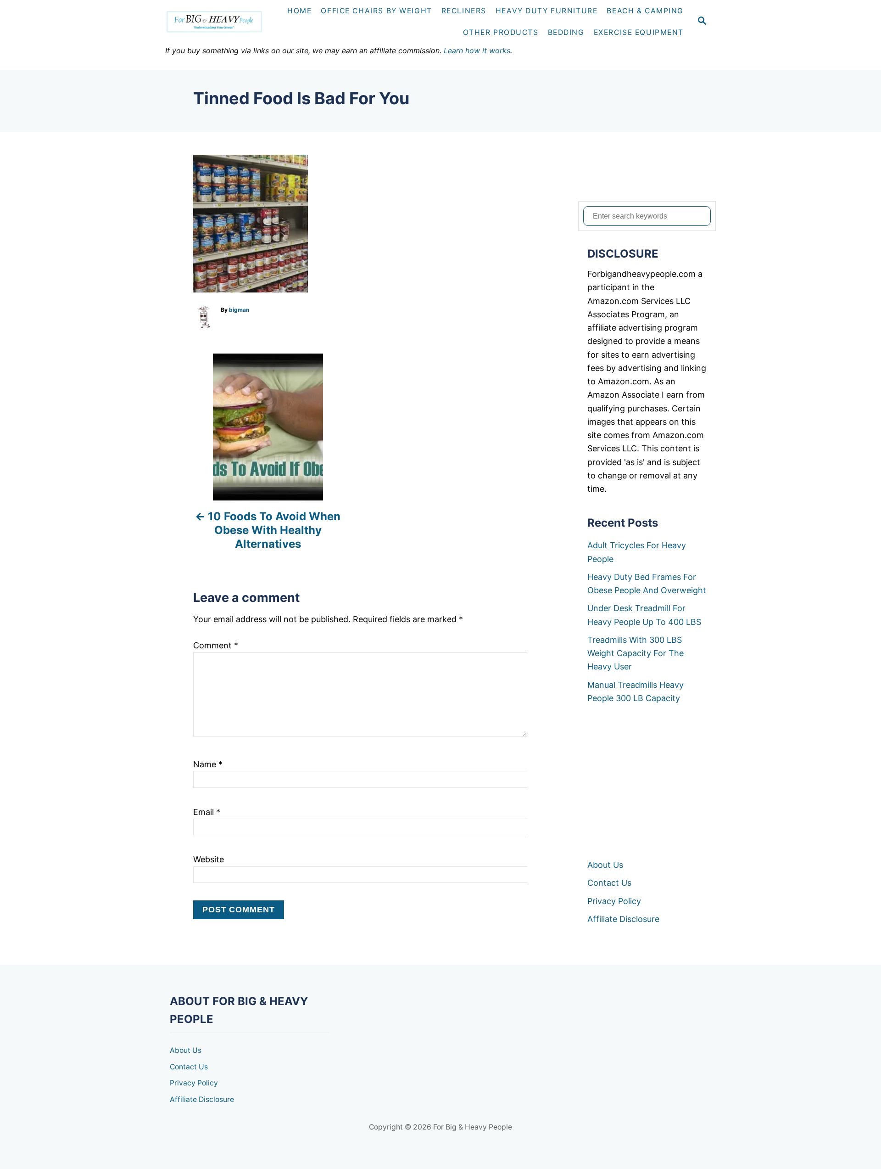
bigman (239, 309)
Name (208, 764)
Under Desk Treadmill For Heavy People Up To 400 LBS (644, 614)
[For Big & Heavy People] (218, 22)
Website (208, 859)
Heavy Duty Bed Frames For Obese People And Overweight (646, 583)
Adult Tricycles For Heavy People (636, 551)
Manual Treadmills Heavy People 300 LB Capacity (635, 691)
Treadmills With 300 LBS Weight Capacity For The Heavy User (635, 653)
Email (206, 812)
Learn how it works (477, 50)
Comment (215, 645)
